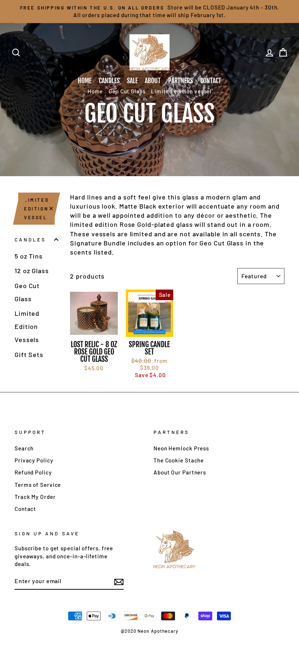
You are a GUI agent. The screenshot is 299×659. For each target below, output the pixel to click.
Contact (25, 508)
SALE (132, 81)
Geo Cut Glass (27, 292)
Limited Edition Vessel (36, 208)
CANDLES (109, 81)
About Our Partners (180, 472)
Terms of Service (38, 484)
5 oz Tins (29, 256)
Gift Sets (29, 354)
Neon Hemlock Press (181, 448)
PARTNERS (180, 81)
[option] (149, 11)
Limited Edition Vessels (27, 326)
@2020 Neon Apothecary (149, 631)
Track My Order (35, 496)
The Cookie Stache (179, 460)
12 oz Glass (32, 271)
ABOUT (153, 81)
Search (24, 448)
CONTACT (210, 81)
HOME (85, 81)
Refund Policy (33, 472)
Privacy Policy (34, 460)
